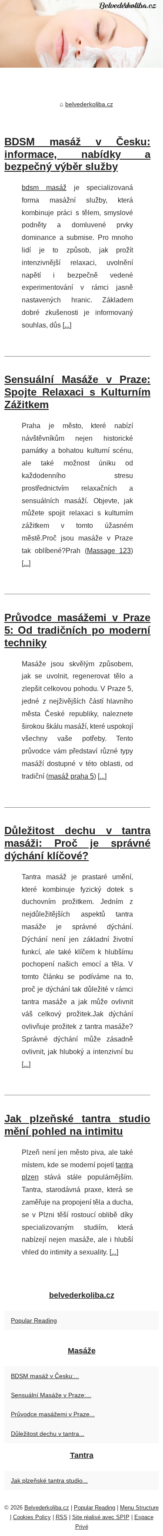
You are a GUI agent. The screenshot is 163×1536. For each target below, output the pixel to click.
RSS (61, 1517)
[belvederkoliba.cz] (81, 34)
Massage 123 (109, 550)
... (67, 325)
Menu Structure (139, 1507)
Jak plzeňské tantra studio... (49, 1480)
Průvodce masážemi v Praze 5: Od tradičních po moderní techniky (77, 630)
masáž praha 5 (71, 776)
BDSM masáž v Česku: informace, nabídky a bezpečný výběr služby (77, 154)
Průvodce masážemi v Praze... (53, 1414)
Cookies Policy (32, 1517)
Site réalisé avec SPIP (101, 1517)
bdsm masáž (44, 187)
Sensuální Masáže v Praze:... (51, 1395)
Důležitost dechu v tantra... (47, 1433)
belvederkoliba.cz (89, 104)
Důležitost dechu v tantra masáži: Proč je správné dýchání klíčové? (77, 843)
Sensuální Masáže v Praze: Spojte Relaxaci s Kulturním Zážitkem (77, 391)
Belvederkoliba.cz (46, 1507)
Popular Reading (34, 1320)
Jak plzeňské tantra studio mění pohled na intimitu (77, 1125)
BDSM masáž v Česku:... (45, 1375)
